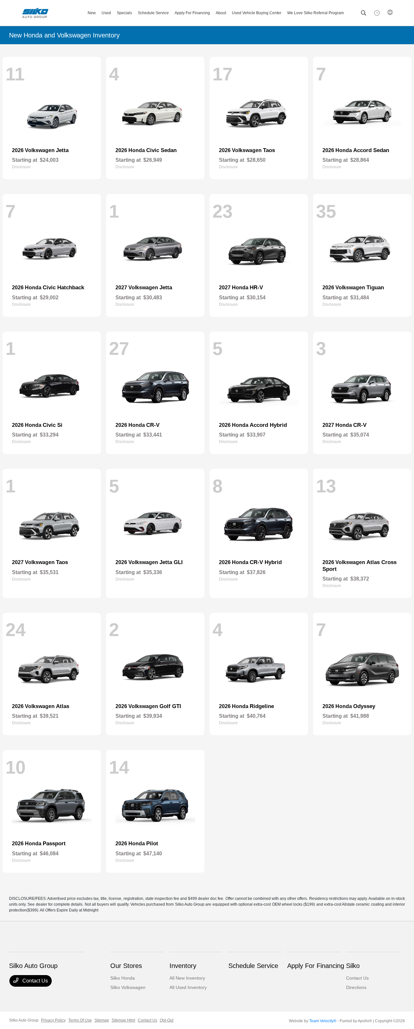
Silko (353, 965)
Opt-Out (166, 1020)
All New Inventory (187, 978)
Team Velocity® (322, 1021)
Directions (356, 987)
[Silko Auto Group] (46, 12)
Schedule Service (253, 965)
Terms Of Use (80, 1020)
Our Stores (126, 965)
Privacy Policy (53, 1020)
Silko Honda (122, 978)
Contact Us (34, 980)
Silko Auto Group (23, 1020)
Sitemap (101, 1020)
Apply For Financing (315, 965)
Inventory (182, 965)
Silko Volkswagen (128, 987)
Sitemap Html (123, 1020)
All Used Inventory (188, 987)
